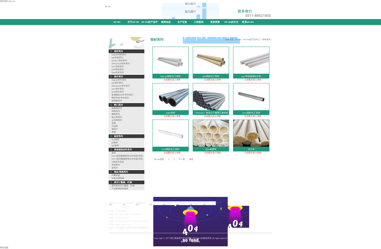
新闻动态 (166, 22)
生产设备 (182, 22)
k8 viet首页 (159, 159)
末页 (191, 159)
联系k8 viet (267, 5)
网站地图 (255, 5)
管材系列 (266, 39)
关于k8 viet (133, 22)
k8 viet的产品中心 (150, 25)
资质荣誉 (215, 22)
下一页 (182, 159)
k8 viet (245, 5)
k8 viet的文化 (231, 22)
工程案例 (198, 22)
